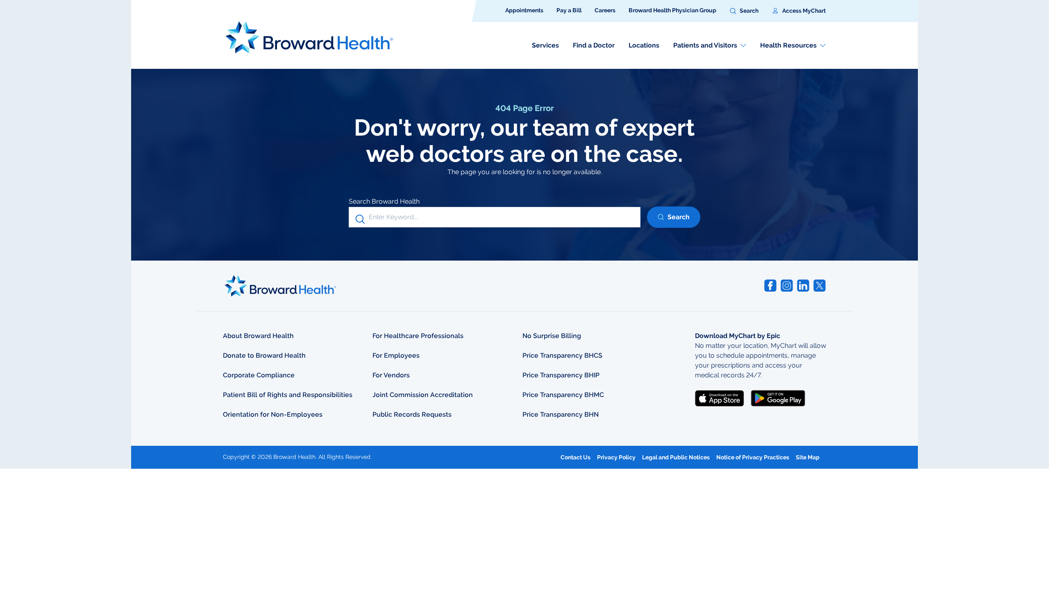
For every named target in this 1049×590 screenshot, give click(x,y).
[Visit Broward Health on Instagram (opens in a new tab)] (786, 285)
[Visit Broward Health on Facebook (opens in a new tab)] (770, 285)
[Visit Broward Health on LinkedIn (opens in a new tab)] (803, 285)
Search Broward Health (384, 201)
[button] (744, 11)
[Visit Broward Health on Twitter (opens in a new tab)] (819, 285)
